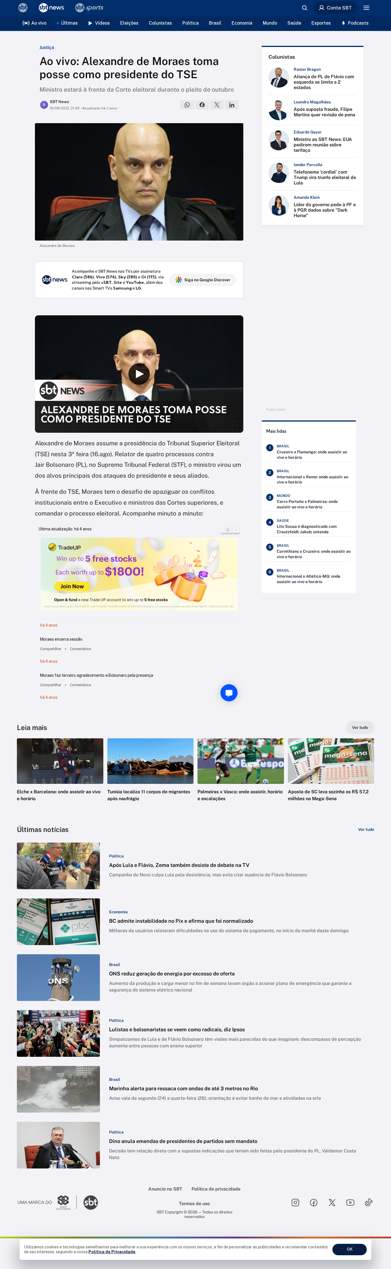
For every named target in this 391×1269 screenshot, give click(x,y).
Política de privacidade (215, 1189)
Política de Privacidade (111, 1252)
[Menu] (366, 7)
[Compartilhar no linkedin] (232, 104)
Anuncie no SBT (165, 1189)
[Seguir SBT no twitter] (332, 1202)
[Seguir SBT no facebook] (313, 1202)
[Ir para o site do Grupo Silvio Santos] (47, 1202)
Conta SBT (339, 8)
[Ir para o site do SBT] (91, 1202)
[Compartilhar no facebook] (202, 104)
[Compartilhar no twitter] (217, 104)
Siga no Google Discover (207, 280)
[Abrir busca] (304, 7)
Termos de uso (194, 1203)
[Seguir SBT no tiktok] (368, 1202)
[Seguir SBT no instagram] (295, 1202)
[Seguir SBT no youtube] (350, 1202)
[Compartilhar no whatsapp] (187, 104)
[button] (60, 778)
